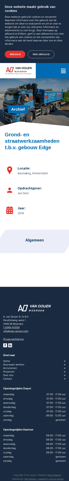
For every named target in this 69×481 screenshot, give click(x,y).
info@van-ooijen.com (15, 331)
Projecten (8, 371)
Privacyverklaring (13, 339)
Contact (7, 378)
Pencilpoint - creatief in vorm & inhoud (44, 479)
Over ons (8, 375)
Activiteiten (10, 368)
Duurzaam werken (13, 364)
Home (6, 361)
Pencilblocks (54, 475)
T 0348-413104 (11, 327)
